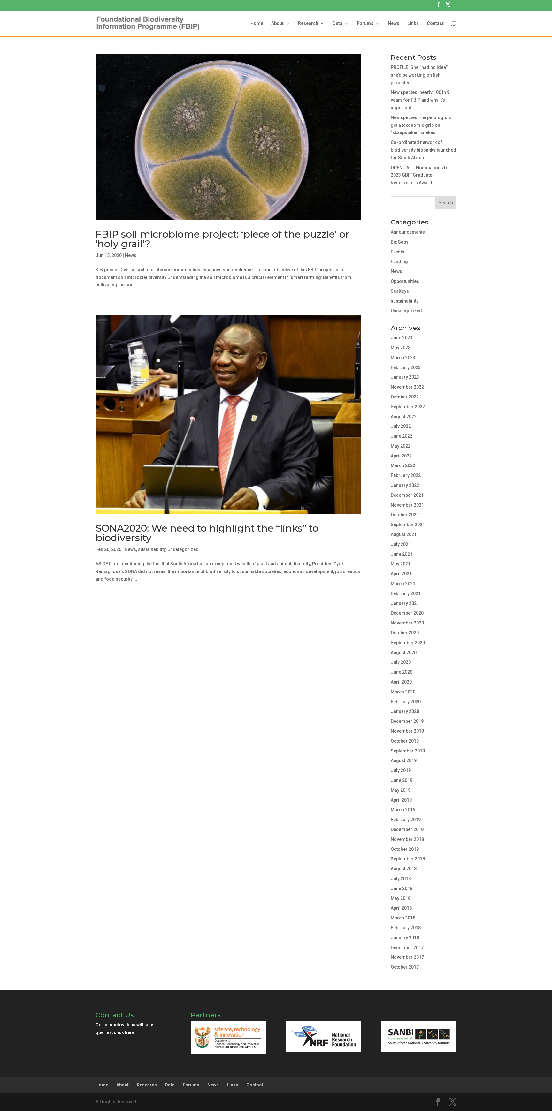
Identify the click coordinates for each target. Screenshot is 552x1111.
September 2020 (408, 642)
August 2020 (404, 652)
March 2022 (403, 465)
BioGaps (400, 242)
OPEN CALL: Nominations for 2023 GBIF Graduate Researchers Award (420, 175)
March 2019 (403, 809)
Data (337, 23)
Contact (435, 23)
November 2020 (407, 622)
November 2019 (407, 731)
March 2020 (403, 691)
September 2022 (408, 406)
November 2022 (407, 386)
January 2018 (405, 937)
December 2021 (407, 495)
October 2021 (405, 514)
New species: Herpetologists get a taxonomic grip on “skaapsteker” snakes (421, 125)
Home (256, 23)
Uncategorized (183, 549)
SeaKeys (400, 291)
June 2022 (401, 436)
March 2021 (403, 583)
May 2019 (400, 790)
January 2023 (405, 377)
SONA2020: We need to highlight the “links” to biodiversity (207, 533)
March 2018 (403, 917)
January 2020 (405, 711)
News (393, 23)
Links (413, 23)
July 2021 (401, 544)
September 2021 (408, 524)
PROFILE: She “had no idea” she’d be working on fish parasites (419, 75)
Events (397, 251)
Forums (365, 23)
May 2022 (400, 446)
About (277, 23)
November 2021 (407, 505)
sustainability (151, 549)
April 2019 (401, 800)
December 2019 (407, 721)
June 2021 (401, 554)
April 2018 (401, 908)
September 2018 (408, 858)
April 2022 (401, 455)
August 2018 (404, 868)
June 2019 (401, 780)
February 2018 (406, 927)
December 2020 (407, 613)
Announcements (408, 232)
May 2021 (400, 563)
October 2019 (405, 741)
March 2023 (403, 357)
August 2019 (404, 760)
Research (308, 23)
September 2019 (408, 750)
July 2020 (401, 662)
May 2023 (400, 347)
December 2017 (407, 947)
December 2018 (407, 829)
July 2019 (401, 770)
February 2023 (406, 367)
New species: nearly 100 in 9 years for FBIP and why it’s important (420, 100)
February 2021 (406, 593)
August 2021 (404, 534)
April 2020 (401, 681)
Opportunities (405, 281)
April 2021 (401, 573)
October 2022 (405, 396)
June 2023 (401, 337)
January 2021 (405, 603)
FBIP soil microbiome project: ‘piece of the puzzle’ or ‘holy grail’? (222, 239)
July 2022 (401, 426)
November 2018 (407, 839)
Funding (399, 261)
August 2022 (404, 416)
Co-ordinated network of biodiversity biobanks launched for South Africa (423, 150)
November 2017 (407, 957)
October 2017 (405, 967)
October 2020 (405, 632)
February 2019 (406, 819)
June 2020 (401, 672)
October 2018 (405, 849)
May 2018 (400, 898)
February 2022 (406, 475)
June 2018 (401, 888)
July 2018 (401, 878)
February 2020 (406, 701)
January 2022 (405, 485)
